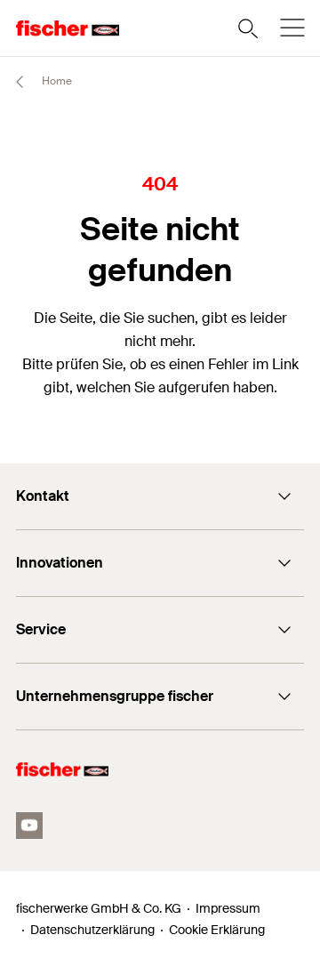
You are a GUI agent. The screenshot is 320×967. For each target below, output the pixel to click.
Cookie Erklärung (217, 930)
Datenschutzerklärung (92, 930)
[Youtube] (29, 825)
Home (55, 81)
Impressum (228, 908)
